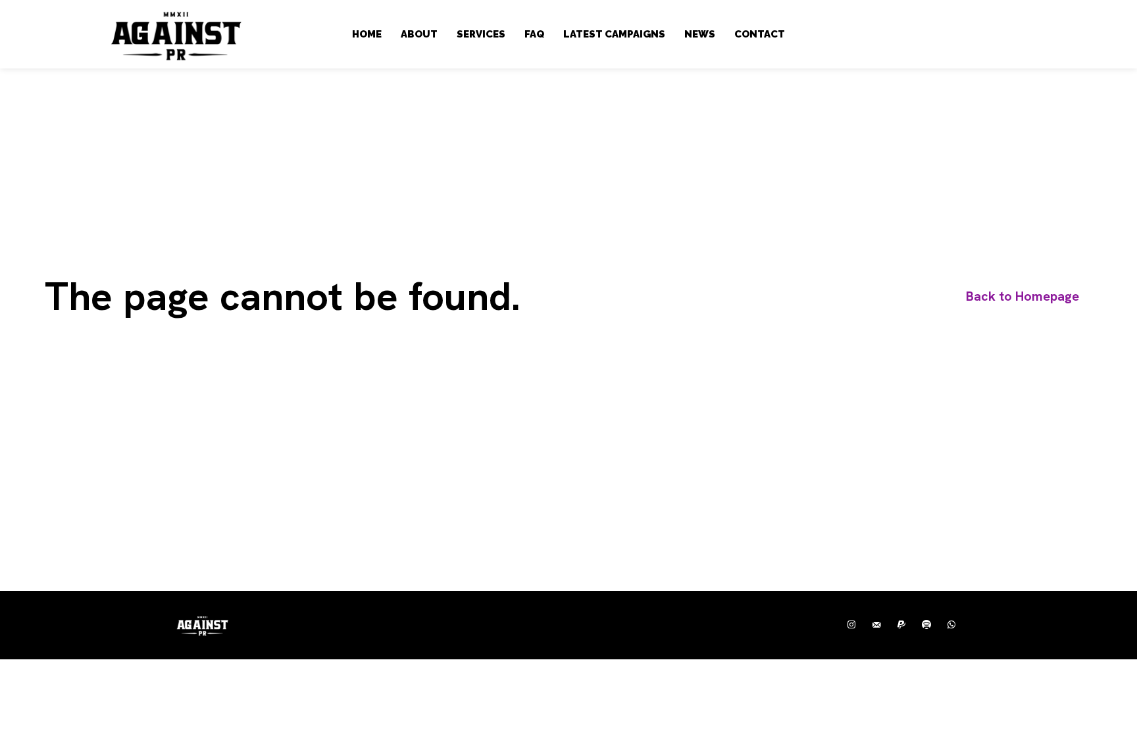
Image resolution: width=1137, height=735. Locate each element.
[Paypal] (901, 625)
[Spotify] (926, 625)
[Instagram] (851, 625)
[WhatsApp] (951, 625)
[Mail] (876, 625)
